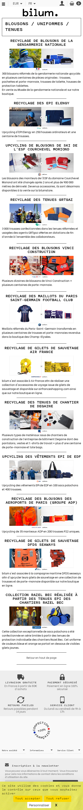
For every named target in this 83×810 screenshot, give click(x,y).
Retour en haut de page (41, 657)
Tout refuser (57, 798)
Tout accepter (27, 798)
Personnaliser (39, 805)
